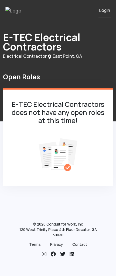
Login (104, 10)
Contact (79, 244)
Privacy (56, 244)
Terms (35, 244)
